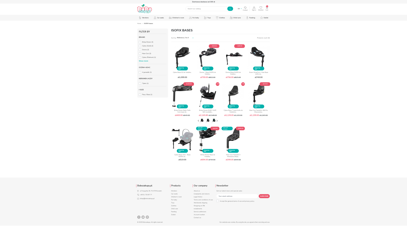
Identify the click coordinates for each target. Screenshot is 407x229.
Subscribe (264, 196)
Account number (199, 215)
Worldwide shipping (200, 203)
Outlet (173, 215)
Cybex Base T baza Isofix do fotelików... (233, 111)
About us (197, 191)
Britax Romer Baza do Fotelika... (208, 156)
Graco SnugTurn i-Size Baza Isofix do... (258, 73)
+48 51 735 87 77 (146, 195)
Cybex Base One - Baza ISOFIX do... (182, 156)
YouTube (143, 217)
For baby (174, 200)
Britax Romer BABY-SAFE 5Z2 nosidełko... (207, 111)
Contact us (197, 218)
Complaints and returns (202, 194)
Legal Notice (198, 197)
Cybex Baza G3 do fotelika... (182, 72)
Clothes (173, 206)
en (239, 9)
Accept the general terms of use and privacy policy (237, 201)
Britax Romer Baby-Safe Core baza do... (182, 111)
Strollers (174, 191)
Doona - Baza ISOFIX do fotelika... (208, 73)
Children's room (176, 197)
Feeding (173, 212)
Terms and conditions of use (203, 200)
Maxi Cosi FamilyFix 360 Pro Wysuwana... (258, 111)
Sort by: (173, 38)
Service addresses (200, 212)
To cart (182, 120)
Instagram (147, 217)
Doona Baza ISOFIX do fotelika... (233, 73)
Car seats (174, 194)
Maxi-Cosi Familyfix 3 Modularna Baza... (233, 156)
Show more (143, 61)
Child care (174, 209)
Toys (172, 203)
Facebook (138, 217)
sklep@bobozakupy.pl (147, 199)
